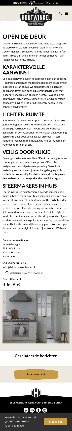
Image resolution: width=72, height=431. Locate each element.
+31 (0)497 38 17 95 (14, 263)
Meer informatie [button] (14, 425)
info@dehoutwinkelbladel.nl (19, 267)
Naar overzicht (36, 374)
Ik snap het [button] (55, 421)
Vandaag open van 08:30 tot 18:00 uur (25, 273)
